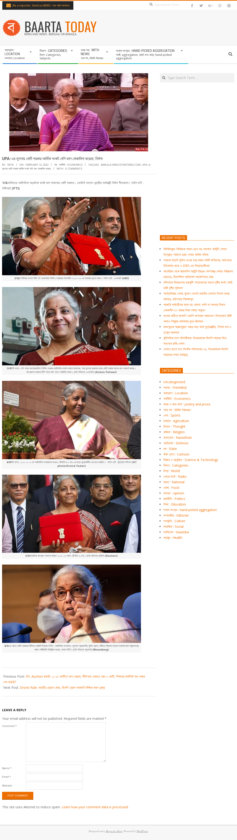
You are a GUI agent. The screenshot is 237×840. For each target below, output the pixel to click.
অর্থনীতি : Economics (70, 164)
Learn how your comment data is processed (95, 807)
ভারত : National (173, 482)
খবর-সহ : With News (177, 409)
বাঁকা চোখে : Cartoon (176, 454)
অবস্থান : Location (175, 393)
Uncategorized (174, 382)
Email (6, 776)
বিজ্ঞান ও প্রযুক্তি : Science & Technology (190, 460)
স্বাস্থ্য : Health (172, 537)
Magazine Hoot (114, 831)
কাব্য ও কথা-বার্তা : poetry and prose (186, 404)
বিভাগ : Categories (175, 465)
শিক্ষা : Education (174, 504)
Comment (9, 726)
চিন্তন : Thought (174, 426)
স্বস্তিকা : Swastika (176, 532)
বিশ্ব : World (171, 471)
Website (7, 785)
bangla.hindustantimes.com (120, 164)
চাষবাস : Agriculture (176, 421)
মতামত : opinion (173, 493)
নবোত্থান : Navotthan (177, 437)
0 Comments (73, 168)
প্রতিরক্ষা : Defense (175, 443)
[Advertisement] (197, 180)
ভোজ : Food (171, 487)
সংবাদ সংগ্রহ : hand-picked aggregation (190, 510)
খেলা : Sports (172, 415)
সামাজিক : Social (173, 526)
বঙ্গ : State (170, 448)
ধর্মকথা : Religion (174, 432)
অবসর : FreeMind (175, 387)
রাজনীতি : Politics (174, 498)
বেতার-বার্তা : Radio (175, 476)
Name (7, 768)
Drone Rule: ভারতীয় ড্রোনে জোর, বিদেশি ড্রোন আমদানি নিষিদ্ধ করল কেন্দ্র (62, 687)
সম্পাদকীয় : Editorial (175, 515)
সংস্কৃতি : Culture (174, 521)
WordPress (142, 831)
